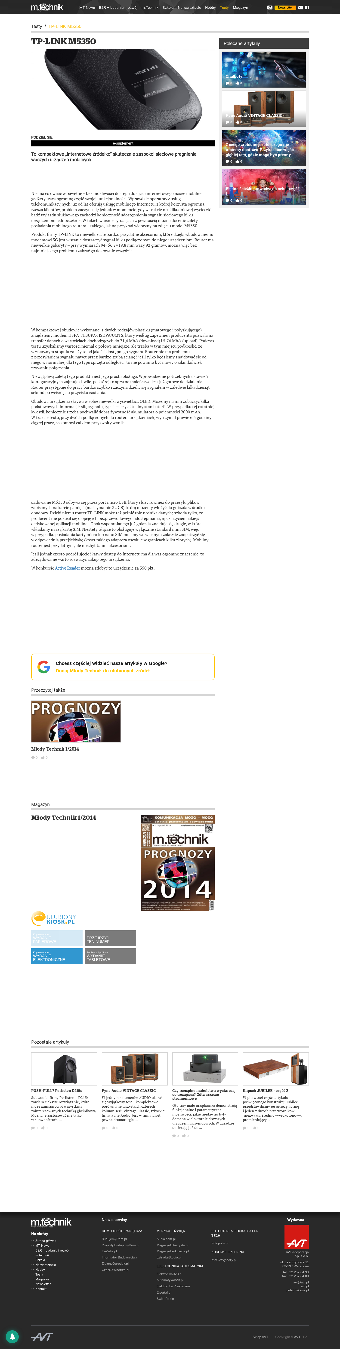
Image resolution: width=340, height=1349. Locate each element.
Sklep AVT (260, 1337)
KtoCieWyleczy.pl (223, 1260)
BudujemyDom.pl (114, 1239)
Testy (224, 7)
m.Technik (150, 7)
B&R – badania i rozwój (118, 7)
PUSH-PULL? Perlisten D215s (56, 1090)
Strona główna (45, 1241)
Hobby (210, 7)
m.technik (42, 1255)
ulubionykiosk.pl (297, 1290)
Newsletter (285, 7)
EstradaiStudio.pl (169, 1257)
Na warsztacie (189, 7)
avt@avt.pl (301, 1282)
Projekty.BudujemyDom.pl (120, 1245)
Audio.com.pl (166, 1239)
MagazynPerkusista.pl (173, 1251)
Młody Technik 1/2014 (55, 749)
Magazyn (240, 7)
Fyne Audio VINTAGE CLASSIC (129, 1090)
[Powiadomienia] (12, 1336)
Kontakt (40, 1289)
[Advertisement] (123, 176)
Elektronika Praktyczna (173, 1286)
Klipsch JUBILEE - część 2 (265, 1090)
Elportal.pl (164, 1292)
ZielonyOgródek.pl (115, 1263)
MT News (87, 7)
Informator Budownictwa (119, 1257)
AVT (297, 1337)
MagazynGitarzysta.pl (172, 1245)
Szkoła (168, 7)
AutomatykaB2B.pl (170, 1280)
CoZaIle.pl (109, 1251)
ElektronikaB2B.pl (169, 1274)
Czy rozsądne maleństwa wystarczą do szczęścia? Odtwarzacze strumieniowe (203, 1094)
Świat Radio (165, 1298)
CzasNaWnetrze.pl (115, 1270)
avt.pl (305, 1286)
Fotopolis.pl (219, 1243)
